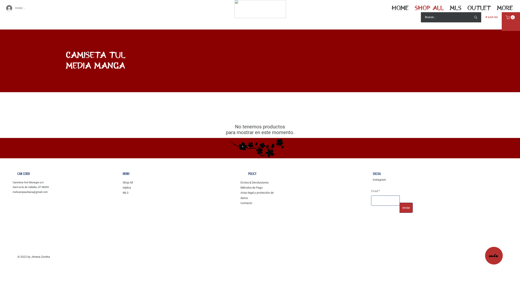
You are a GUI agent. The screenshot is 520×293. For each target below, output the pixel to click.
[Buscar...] (475, 17)
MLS (125, 192)
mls (493, 255)
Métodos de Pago (251, 187)
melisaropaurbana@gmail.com (30, 192)
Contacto (246, 203)
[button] (511, 17)
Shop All (128, 182)
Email (375, 191)
